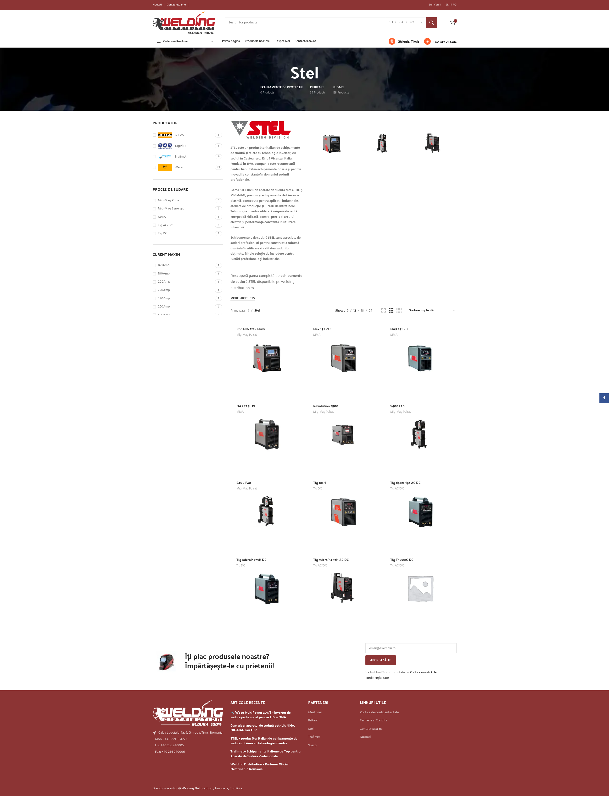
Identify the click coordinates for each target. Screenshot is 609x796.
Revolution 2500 (325, 406)
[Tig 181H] (343, 511)
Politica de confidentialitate (379, 712)
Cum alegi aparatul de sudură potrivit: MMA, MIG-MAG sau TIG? (262, 727)
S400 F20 (397, 406)
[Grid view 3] (391, 310)
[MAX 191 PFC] (420, 357)
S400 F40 (243, 482)
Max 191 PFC (322, 329)
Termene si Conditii (373, 720)
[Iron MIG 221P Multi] (331, 143)
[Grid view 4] (399, 310)
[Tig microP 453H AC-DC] (433, 143)
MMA (316, 334)
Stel (310, 729)
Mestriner (315, 712)
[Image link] (188, 713)
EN (447, 4)
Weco (312, 745)
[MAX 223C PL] (266, 434)
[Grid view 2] (383, 310)
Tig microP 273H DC (251, 559)
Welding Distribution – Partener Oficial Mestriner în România (259, 766)
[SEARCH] (431, 22)
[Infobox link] (404, 41)
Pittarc (313, 720)
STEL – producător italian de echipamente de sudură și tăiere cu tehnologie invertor (263, 740)
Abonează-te (380, 660)
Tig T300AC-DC (401, 559)
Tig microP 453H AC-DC (331, 559)
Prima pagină (239, 310)
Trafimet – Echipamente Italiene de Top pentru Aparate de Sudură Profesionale (265, 753)
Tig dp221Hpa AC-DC (405, 482)
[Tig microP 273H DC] (266, 588)
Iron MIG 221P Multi (250, 329)
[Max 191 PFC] (343, 357)
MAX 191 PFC (399, 329)
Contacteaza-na (371, 729)
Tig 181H (319, 482)
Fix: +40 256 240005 (169, 745)
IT (451, 4)
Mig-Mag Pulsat (246, 334)
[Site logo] (184, 22)
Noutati (365, 737)
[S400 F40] (382, 143)
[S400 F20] (420, 434)
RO (455, 4)
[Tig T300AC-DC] (420, 588)
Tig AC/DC (397, 488)
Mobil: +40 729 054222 (171, 739)
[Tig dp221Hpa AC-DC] (420, 511)
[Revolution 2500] (343, 434)
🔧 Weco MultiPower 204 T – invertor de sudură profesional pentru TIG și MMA (260, 714)
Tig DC (317, 488)
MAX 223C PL (246, 406)
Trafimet (314, 737)
